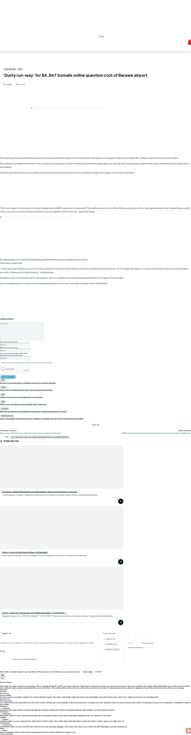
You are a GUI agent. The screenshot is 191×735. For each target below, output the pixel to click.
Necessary (5, 693)
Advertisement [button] (5, 723)
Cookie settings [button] (87, 672)
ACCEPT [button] (98, 672)
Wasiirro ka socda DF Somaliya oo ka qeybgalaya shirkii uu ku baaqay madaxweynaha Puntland (30, 433)
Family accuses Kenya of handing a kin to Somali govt (21, 397)
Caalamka (4, 408)
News (20, 69)
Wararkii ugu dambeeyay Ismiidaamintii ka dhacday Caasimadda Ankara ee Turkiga (33, 411)
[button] (184, 42)
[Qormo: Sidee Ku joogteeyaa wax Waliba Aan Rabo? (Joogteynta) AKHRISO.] (61, 588)
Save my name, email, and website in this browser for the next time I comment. (27, 363)
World (3, 387)
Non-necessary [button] (5, 699)
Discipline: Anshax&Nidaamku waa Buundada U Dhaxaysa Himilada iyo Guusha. (40, 491)
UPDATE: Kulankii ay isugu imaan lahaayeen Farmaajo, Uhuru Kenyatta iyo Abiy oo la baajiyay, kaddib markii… (156, 433)
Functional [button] (3, 706)
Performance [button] (4, 712)
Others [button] (2, 728)
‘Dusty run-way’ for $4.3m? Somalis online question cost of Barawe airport (40, 437)
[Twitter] (145, 635)
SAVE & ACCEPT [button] (6, 734)
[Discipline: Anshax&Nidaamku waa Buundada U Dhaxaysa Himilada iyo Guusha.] (61, 467)
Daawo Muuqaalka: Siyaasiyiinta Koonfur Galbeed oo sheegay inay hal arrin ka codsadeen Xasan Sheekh (41, 419)
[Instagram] (188, 30)
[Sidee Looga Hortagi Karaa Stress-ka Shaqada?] (61, 527)
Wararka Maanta (7, 416)
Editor (9, 84)
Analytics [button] (3, 717)
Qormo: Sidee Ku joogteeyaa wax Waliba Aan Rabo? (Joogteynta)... (34, 613)
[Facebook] (185, 30)
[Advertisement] (15, 119)
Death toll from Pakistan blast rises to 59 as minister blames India (26, 390)
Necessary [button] (3, 691)
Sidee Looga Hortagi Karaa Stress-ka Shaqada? (25, 552)
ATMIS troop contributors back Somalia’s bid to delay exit (23, 404)
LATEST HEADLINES (10, 69)
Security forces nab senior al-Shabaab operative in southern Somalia (28, 383)
